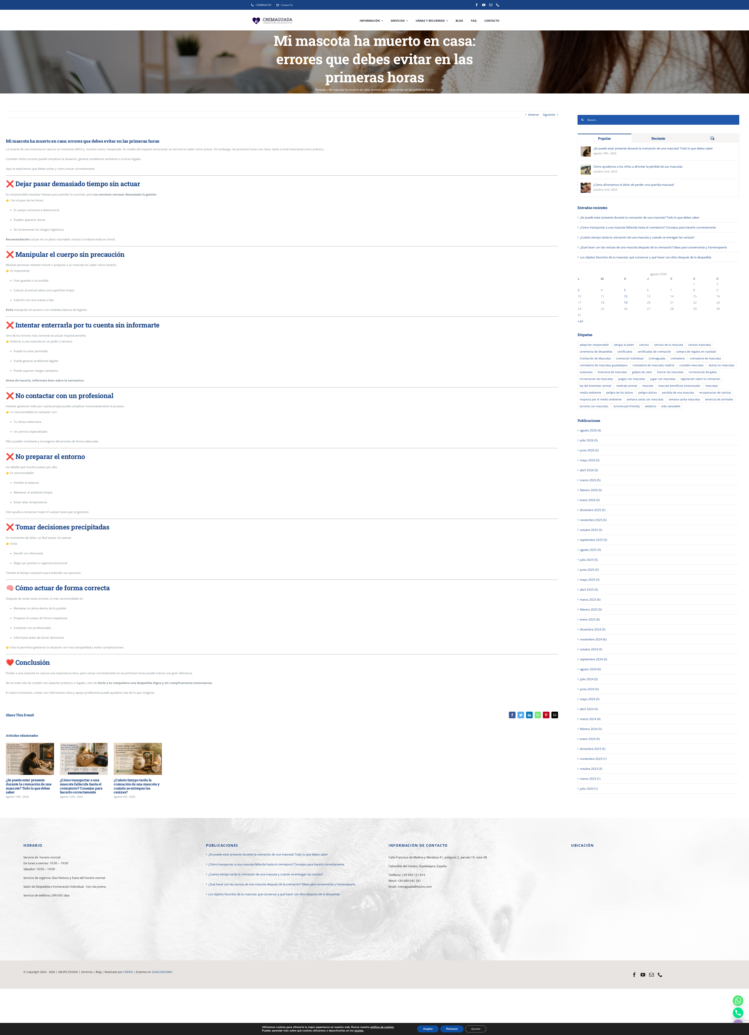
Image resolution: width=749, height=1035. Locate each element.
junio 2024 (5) (589, 689)
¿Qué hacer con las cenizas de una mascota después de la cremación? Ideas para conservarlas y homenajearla (653, 247)
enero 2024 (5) (590, 739)
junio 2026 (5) (589, 450)
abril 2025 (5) (589, 589)
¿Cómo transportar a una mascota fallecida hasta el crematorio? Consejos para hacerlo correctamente (78, 758)
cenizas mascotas (699, 345)
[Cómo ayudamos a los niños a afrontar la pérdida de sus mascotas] (586, 167)
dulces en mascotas (721, 365)
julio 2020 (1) (589, 788)
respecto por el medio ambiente (601, 399)
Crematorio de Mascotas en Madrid (100, 977)
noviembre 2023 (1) (593, 759)
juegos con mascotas (631, 379)
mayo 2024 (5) (589, 699)
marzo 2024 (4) (590, 719)
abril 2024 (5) (589, 709)
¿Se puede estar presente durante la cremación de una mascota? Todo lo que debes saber (24, 758)
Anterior (533, 114)
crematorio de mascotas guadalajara (603, 365)
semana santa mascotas (684, 399)
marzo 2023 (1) (590, 779)
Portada (320, 90)
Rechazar (452, 1029)
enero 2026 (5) (590, 500)
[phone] (497, 4)
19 (625, 302)
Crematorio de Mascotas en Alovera (147, 977)
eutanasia (586, 372)
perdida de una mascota (678, 392)
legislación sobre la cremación (700, 379)
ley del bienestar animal (595, 386)
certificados (624, 351)
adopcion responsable (594, 345)
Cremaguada (657, 358)
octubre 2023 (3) (591, 769)
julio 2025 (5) (589, 560)
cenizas (644, 345)
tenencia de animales (719, 399)
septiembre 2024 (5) (593, 659)
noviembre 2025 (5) (593, 520)
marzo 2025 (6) (590, 599)
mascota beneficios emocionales (679, 386)
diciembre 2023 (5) (592, 749)
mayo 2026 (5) (589, 460)
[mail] (490, 4)
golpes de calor (642, 372)
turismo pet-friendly (626, 406)
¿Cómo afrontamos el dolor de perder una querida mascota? (633, 185)
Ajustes (475, 1029)
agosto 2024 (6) (590, 669)
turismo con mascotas (594, 406)
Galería (35, 758)
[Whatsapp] (738, 1000)
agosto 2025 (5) (590, 550)
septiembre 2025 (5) (593, 540)
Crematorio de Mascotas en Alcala (243, 977)
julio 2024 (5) (589, 679)
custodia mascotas (691, 365)
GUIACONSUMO (162, 972)
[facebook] (476, 4)
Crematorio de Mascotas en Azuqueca (196, 977)
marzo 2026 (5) (590, 480)
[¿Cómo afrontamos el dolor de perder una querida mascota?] (586, 186)
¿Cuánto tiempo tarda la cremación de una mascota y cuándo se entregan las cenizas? (132, 758)
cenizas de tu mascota (668, 345)
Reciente (658, 138)
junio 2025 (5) (589, 570)
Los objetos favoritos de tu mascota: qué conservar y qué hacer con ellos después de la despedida (645, 257)
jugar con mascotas (663, 379)
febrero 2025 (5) (591, 609)
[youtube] (483, 4)
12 (625, 296)
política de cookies (382, 1027)
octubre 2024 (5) (591, 649)
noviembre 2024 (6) (593, 639)
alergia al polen (624, 345)
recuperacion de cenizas (715, 392)
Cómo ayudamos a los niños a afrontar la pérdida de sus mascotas (637, 166)
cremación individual (629, 358)
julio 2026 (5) (589, 440)
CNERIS (128, 972)
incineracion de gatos (703, 372)
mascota (647, 386)
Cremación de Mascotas (595, 358)
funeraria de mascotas (612, 372)
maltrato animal (626, 386)
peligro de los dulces (619, 392)
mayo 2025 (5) (589, 580)
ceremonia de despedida (596, 351)
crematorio (677, 358)
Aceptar (428, 1029)
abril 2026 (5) (589, 470)
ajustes (358, 1030)
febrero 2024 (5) (591, 729)
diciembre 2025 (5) (592, 510)
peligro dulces (647, 392)
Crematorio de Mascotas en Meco (288, 977)
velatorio (650, 406)
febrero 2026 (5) (591, 490)
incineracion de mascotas (596, 379)
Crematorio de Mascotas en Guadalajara (49, 977)
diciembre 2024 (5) (592, 629)
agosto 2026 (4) (590, 430)
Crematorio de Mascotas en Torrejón (335, 977)
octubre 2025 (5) (591, 530)
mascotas (712, 386)
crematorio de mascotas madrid (653, 365)
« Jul (580, 321)
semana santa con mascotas (645, 399)
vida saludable (670, 406)
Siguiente (549, 114)
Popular (604, 138)
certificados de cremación (654, 351)
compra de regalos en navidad (696, 351)
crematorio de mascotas (705, 358)
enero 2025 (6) (590, 619)
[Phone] (738, 1012)
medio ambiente (590, 392)
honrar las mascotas (670, 372)
